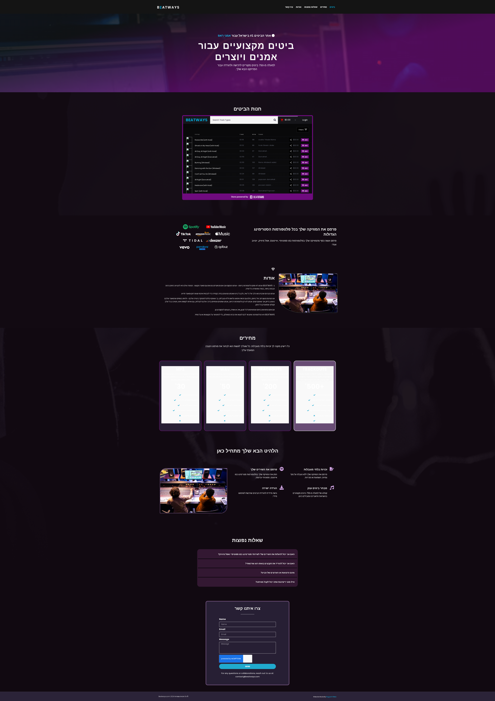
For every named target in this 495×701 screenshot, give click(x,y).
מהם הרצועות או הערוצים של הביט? (278, 573)
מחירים (323, 7)
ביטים (332, 7)
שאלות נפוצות (310, 7)
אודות (298, 7)
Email (222, 629)
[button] (247, 554)
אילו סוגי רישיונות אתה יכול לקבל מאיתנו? (275, 582)
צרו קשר (289, 7)
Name (222, 619)
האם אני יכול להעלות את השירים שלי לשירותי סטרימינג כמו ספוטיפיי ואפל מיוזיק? (256, 554)
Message (224, 639)
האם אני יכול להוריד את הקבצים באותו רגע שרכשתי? (270, 563)
